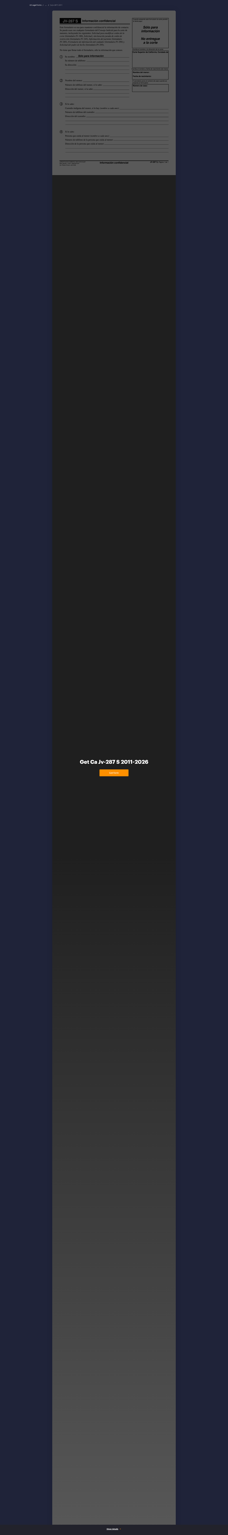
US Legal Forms (36, 5)
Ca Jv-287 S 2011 (56, 5)
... (46, 5)
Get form (114, 772)
